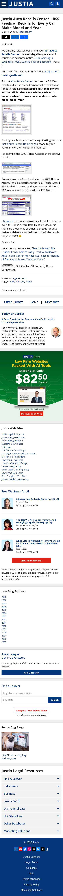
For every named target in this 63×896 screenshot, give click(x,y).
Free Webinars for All (16, 491)
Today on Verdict (13, 313)
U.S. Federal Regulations (13, 456)
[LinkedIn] (16, 849)
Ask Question (31, 672)
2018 (4, 600)
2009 (4, 629)
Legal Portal (31, 862)
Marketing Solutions (17, 831)
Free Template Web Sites (14, 476)
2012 (4, 619)
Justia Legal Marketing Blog (15, 469)
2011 (4, 622)
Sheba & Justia (9, 758)
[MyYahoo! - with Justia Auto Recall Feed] (16, 215)
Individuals (11, 786)
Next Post (52, 302)
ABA (12, 281)
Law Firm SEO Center (12, 472)
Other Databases (15, 823)
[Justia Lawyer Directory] (47, 849)
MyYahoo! (9, 221)
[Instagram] (29, 849)
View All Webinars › (32, 560)
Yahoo (29, 281)
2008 (4, 632)
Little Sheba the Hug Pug (14, 755)
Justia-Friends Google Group (15, 479)
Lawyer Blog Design (11, 466)
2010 (4, 625)
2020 (4, 596)
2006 (4, 638)
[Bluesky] (38, 849)
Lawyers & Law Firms (12, 459)
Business (9, 793)
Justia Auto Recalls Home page (19, 144)
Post (16, 61)
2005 (4, 642)
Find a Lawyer (11, 686)
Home (34, 302)
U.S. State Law (13, 816)
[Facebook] (25, 849)
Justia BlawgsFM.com (12, 440)
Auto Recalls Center (21, 81)
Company (31, 868)
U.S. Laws (6, 447)
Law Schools (12, 801)
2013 (4, 616)
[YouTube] (20, 849)
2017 (4, 603)
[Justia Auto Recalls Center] (16, 134)
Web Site (20, 281)
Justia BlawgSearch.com (13, 437)
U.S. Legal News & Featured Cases (19, 453)
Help (31, 873)
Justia (36, 842)
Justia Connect (31, 857)
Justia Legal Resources (13, 434)
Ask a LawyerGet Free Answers (13, 655)
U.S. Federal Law (14, 808)
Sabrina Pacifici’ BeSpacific (36, 61)
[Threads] (34, 849)
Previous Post (13, 302)
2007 (4, 635)
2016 (4, 606)
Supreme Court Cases (12, 443)
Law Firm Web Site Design (15, 463)
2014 (4, 613)
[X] (42, 849)
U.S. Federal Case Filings (13, 450)
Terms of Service (31, 879)
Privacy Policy (31, 884)
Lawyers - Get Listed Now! (31, 710)
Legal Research (19, 278)
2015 (4, 609)
